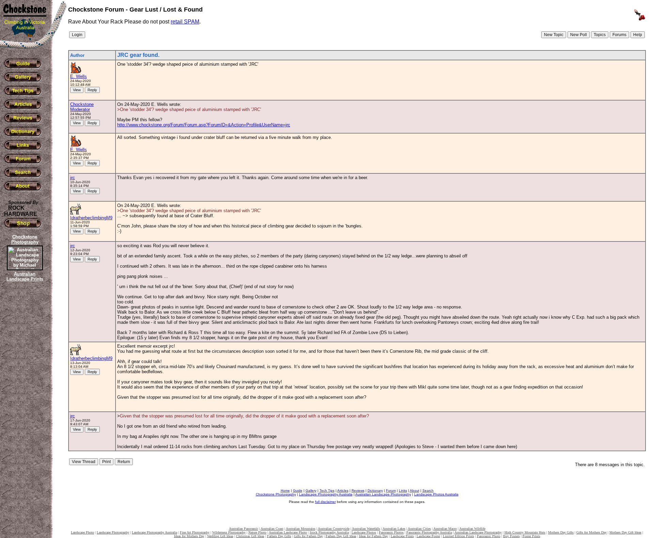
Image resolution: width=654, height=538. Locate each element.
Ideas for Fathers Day (373, 536)
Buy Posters (511, 536)
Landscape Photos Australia (436, 494)
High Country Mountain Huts (524, 532)
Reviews (358, 490)
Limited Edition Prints (458, 536)
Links (403, 490)
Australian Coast (272, 529)
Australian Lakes (394, 529)
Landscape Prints (402, 536)
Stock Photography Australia (329, 532)
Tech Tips (327, 490)
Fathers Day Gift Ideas (341, 536)
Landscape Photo (82, 532)
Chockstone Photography (276, 494)
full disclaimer (325, 502)
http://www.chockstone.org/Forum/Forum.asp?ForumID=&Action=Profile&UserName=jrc (203, 124)
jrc (72, 177)
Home (285, 490)
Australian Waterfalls (366, 529)
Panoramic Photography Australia (429, 532)
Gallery (311, 490)
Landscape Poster (428, 536)
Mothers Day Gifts (561, 532)
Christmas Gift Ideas (250, 536)
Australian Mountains (300, 529)
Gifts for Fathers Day (308, 536)
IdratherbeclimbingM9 (91, 217)
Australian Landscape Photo (288, 532)
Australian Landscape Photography (383, 494)
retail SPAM (185, 22)
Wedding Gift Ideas (220, 536)
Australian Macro (445, 529)
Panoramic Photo (488, 536)
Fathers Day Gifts (279, 536)
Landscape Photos (364, 532)
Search (428, 490)
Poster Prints (531, 536)
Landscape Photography (113, 532)
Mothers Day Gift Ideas (625, 532)
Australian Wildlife (472, 529)
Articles (342, 490)
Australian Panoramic (243, 529)
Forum (391, 490)
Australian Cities (419, 529)
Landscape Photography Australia (326, 494)
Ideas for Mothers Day (189, 536)
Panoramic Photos (391, 532)
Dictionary (375, 490)
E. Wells (78, 76)
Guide (297, 490)
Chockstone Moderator (82, 107)
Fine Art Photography (194, 532)
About (414, 490)
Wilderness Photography (229, 532)
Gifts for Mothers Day (591, 532)
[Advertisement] (23, 400)
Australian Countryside (333, 529)
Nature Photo (257, 532)
